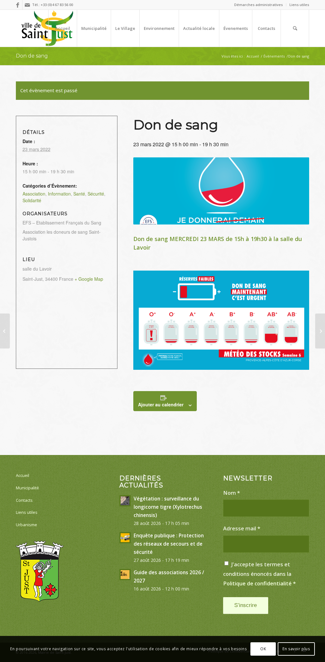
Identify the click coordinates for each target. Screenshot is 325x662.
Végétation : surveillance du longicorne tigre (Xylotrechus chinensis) (168, 506)
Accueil (22, 475)
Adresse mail (241, 528)
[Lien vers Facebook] (17, 5)
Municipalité (27, 488)
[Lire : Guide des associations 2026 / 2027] (125, 574)
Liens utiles (299, 4)
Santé (79, 193)
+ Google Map (89, 279)
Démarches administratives (258, 4)
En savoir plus (296, 649)
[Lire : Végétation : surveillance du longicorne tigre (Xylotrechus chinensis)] (125, 501)
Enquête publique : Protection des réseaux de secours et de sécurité (169, 543)
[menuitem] (258, 4)
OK (263, 649)
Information (59, 193)
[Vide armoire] (320, 331)
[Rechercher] (295, 28)
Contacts (24, 500)
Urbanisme (26, 525)
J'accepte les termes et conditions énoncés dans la (259, 574)
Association (34, 193)
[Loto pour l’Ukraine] (5, 331)
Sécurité (96, 193)
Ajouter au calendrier (160, 404)
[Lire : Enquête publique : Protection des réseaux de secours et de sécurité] (125, 537)
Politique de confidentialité (257, 583)
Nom (231, 492)
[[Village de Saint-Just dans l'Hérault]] (47, 28)
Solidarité (32, 200)
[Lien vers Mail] (27, 5)
